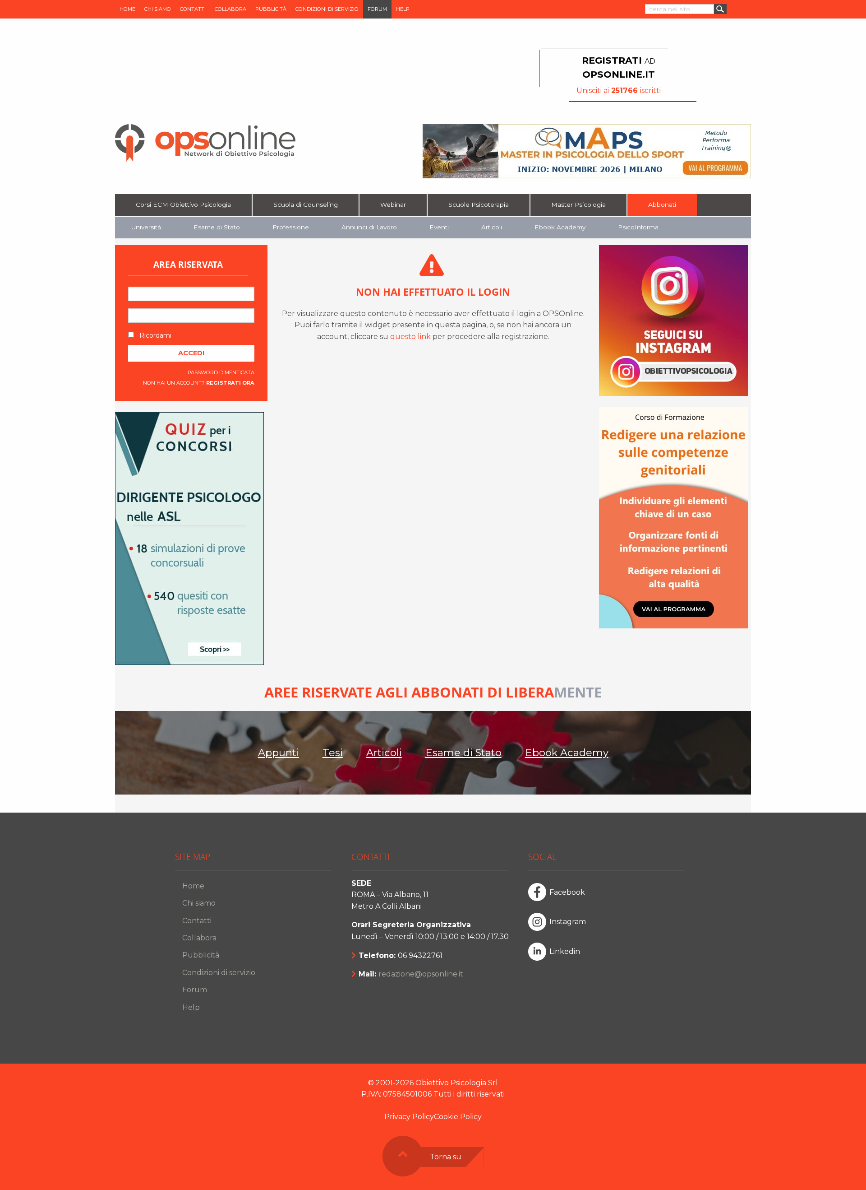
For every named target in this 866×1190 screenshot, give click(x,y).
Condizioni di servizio (327, 9)
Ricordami (154, 335)
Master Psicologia (578, 204)
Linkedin (564, 951)
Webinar (393, 204)
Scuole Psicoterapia (478, 204)
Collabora (230, 9)
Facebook (567, 892)
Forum (377, 9)
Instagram (567, 921)
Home (127, 9)
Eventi (439, 227)
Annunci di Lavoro (369, 227)
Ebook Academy (559, 227)
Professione (290, 227)
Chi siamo (157, 9)
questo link (410, 336)
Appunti (278, 752)
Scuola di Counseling (305, 204)
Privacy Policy (409, 1116)
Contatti (193, 9)
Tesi (332, 752)
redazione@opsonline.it (420, 974)
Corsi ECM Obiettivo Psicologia (183, 204)
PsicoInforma (638, 227)
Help (403, 9)
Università (146, 227)
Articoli (491, 227)
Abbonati (662, 204)
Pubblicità (270, 9)
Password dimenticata (221, 372)
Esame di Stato (216, 227)
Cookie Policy (458, 1116)
